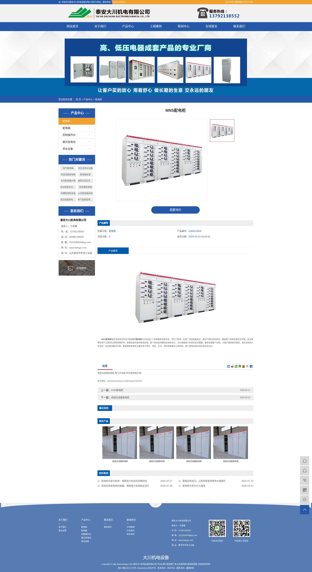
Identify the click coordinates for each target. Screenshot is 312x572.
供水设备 (68, 148)
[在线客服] (304, 470)
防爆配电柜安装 (68, 193)
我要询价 (175, 209)
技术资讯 (131, 534)
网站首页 (72, 26)
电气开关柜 (120, 373)
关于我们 (100, 26)
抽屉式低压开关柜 (85, 180)
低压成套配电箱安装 (68, 199)
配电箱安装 (85, 174)
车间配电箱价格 (68, 180)
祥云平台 (152, 568)
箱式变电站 (69, 142)
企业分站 (229, 2)
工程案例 (156, 26)
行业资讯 (131, 531)
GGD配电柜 (117, 390)
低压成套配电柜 (68, 174)
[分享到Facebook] (251, 366)
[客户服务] (304, 460)
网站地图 (238, 2)
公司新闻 (131, 527)
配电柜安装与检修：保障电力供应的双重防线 (124, 481)
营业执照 (62, 531)
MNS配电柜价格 (133, 373)
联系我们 (239, 26)
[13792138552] (304, 480)
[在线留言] (304, 499)
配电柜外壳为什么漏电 (193, 485)
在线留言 (211, 26)
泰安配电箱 (192, 564)
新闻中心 (183, 26)
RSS (246, 2)
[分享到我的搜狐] (243, 366)
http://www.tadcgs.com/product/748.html (124, 381)
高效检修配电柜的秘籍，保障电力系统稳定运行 (125, 485)
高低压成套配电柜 (106, 373)
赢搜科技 (190, 568)
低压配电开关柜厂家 (68, 187)
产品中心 (128, 26)
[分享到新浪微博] (232, 366)
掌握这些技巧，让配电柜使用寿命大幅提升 (204, 481)
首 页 (78, 99)
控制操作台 (69, 135)
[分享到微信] (236, 366)
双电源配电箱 (85, 187)
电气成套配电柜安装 (85, 199)
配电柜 (98, 99)
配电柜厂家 (172, 564)
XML (251, 2)
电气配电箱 (68, 168)
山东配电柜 (182, 564)
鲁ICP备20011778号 (127, 568)
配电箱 (66, 128)
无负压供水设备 (85, 168)
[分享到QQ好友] (240, 366)
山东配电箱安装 (85, 193)
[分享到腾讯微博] (247, 366)
